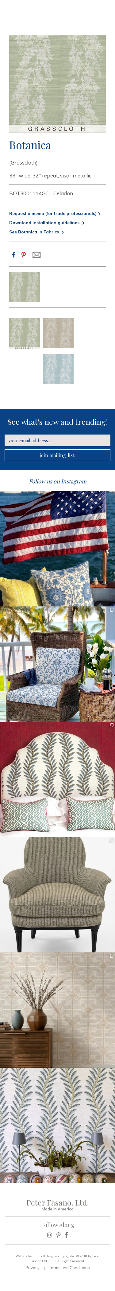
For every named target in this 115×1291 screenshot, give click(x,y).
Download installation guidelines (45, 222)
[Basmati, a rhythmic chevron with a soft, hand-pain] (57, 894)
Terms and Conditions (69, 1267)
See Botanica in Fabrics (34, 232)
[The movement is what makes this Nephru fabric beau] (57, 779)
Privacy (32, 1267)
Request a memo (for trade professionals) (53, 213)
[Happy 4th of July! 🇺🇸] (57, 548)
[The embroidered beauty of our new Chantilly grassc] (57, 1010)
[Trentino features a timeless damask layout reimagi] (57, 664)
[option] (24, 287)
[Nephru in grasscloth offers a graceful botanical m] (57, 1125)
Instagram (73, 481)
